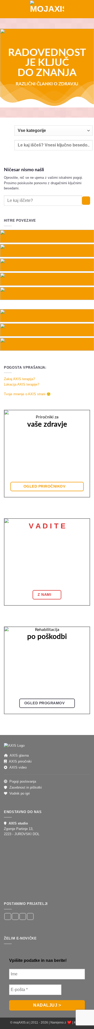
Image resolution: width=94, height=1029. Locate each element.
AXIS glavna (19, 755)
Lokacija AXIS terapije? (21, 384)
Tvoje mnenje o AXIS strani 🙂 (27, 394)
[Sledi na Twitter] (15, 916)
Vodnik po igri (19, 793)
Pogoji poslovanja (22, 781)
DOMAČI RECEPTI (47, 314)
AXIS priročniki (20, 761)
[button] (6, 9)
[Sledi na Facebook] (7, 916)
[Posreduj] (86, 200)
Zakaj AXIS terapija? (19, 379)
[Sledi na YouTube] (30, 916)
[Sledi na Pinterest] (22, 916)
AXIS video (18, 767)
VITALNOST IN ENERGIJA (47, 263)
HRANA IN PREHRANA (47, 292)
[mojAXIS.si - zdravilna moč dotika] (47, 9)
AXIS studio (18, 823)
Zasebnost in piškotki (25, 787)
